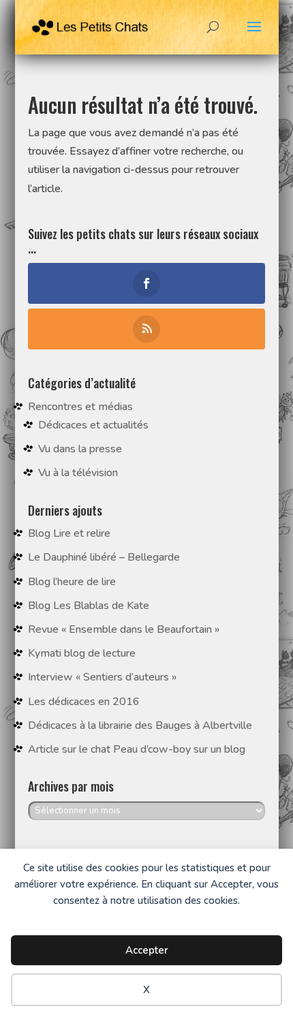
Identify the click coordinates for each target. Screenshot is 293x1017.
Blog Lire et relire (69, 533)
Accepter (146, 950)
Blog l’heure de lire (72, 581)
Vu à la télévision (78, 472)
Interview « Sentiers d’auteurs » (102, 677)
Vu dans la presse (80, 448)
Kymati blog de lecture (82, 653)
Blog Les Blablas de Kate (88, 605)
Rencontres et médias (80, 406)
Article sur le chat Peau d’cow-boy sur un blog (136, 749)
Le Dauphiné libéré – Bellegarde (104, 557)
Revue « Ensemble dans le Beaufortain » (123, 629)
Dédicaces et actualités (93, 425)
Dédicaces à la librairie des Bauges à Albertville (140, 725)
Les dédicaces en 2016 (84, 701)
